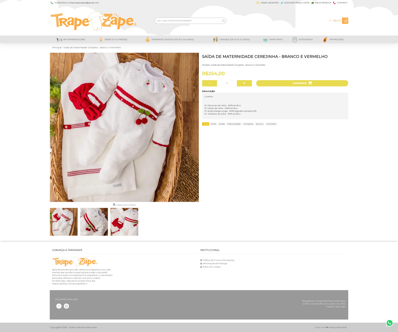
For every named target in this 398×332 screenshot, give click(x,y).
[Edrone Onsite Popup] (199, 166)
